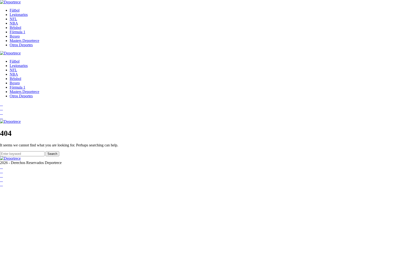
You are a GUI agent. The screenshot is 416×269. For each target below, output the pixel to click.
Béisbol (15, 28)
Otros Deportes (21, 45)
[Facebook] (1, 104)
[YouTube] (1, 108)
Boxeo (15, 36)
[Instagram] (1, 113)
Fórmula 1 (17, 32)
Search (52, 154)
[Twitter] (1, 117)
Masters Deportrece (24, 41)
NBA (14, 23)
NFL (13, 19)
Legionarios (19, 15)
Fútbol (15, 10)
